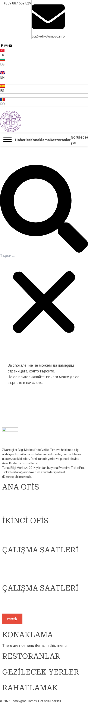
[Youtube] (10, 45)
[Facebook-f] (1, 45)
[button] (44, 209)
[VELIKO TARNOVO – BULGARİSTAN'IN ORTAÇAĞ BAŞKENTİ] (10, 121)
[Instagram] (6, 45)
